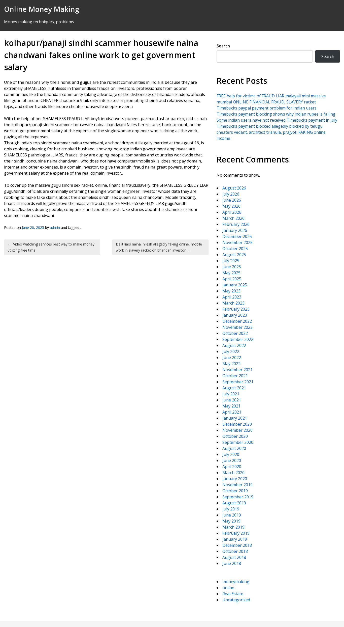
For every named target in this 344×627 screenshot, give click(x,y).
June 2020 (231, 460)
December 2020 (237, 424)
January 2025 (234, 285)
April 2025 (231, 279)
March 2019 (233, 527)
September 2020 (237, 442)
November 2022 (237, 327)
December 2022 (237, 321)
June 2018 (231, 563)
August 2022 (234, 345)
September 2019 (237, 497)
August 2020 (234, 448)
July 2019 (230, 509)
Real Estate (232, 593)
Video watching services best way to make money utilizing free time (51, 247)
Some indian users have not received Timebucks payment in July (277, 120)
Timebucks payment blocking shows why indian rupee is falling (276, 114)
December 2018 (237, 545)
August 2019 (234, 503)
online (228, 587)
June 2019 (231, 515)
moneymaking (235, 581)
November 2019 (237, 484)
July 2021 (230, 394)
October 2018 (235, 551)
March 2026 (233, 218)
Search (223, 46)
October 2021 (235, 375)
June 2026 (231, 200)
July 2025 (230, 260)
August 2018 (234, 557)
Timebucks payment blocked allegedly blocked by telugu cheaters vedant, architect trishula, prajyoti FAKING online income (271, 132)
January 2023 (234, 315)
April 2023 (231, 297)
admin (55, 227)
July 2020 (230, 454)
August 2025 (234, 254)
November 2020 (237, 430)
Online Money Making (41, 9)
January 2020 (234, 478)
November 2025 (237, 242)
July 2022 (230, 351)
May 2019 (231, 521)
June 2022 (231, 357)
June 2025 (231, 266)
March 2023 (233, 303)
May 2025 (231, 273)
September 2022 (237, 339)
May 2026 (231, 206)
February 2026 (236, 224)
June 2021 (231, 400)
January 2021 (234, 418)
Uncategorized (236, 600)
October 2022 (235, 333)
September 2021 (237, 382)
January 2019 (234, 539)
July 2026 (230, 194)
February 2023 (236, 309)
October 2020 (235, 436)
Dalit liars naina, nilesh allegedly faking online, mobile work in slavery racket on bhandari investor (159, 247)
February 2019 (236, 533)
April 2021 (231, 412)
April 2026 (231, 212)
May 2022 (231, 363)
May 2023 (231, 291)
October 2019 (235, 491)
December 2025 (237, 236)
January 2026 (234, 230)
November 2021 (237, 369)
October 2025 (235, 248)
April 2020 (231, 466)
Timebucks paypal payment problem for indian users (267, 108)
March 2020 (233, 472)
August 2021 (234, 388)
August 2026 (234, 188)
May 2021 (231, 406)
